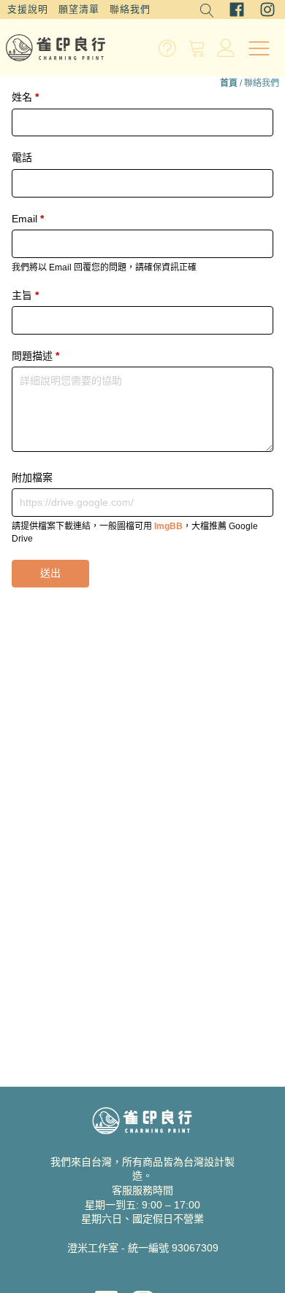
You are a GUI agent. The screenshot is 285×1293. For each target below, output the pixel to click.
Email (28, 218)
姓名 (25, 97)
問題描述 (35, 356)
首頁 (229, 83)
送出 (50, 573)
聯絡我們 (130, 9)
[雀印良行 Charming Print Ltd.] (56, 47)
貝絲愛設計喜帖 (142, 1271)
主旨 (25, 295)
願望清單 (78, 9)
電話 (22, 157)
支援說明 (27, 9)
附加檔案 (32, 477)
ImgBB (168, 526)
